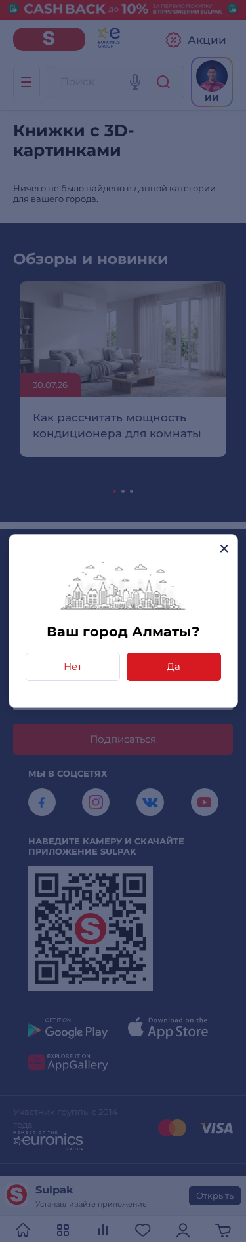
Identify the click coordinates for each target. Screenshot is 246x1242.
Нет (73, 666)
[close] (224, 548)
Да (173, 666)
